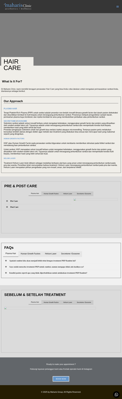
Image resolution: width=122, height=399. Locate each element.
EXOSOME (22, 121)
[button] (118, 6)
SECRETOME (10, 121)
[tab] (35, 193)
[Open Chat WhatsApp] (116, 394)
